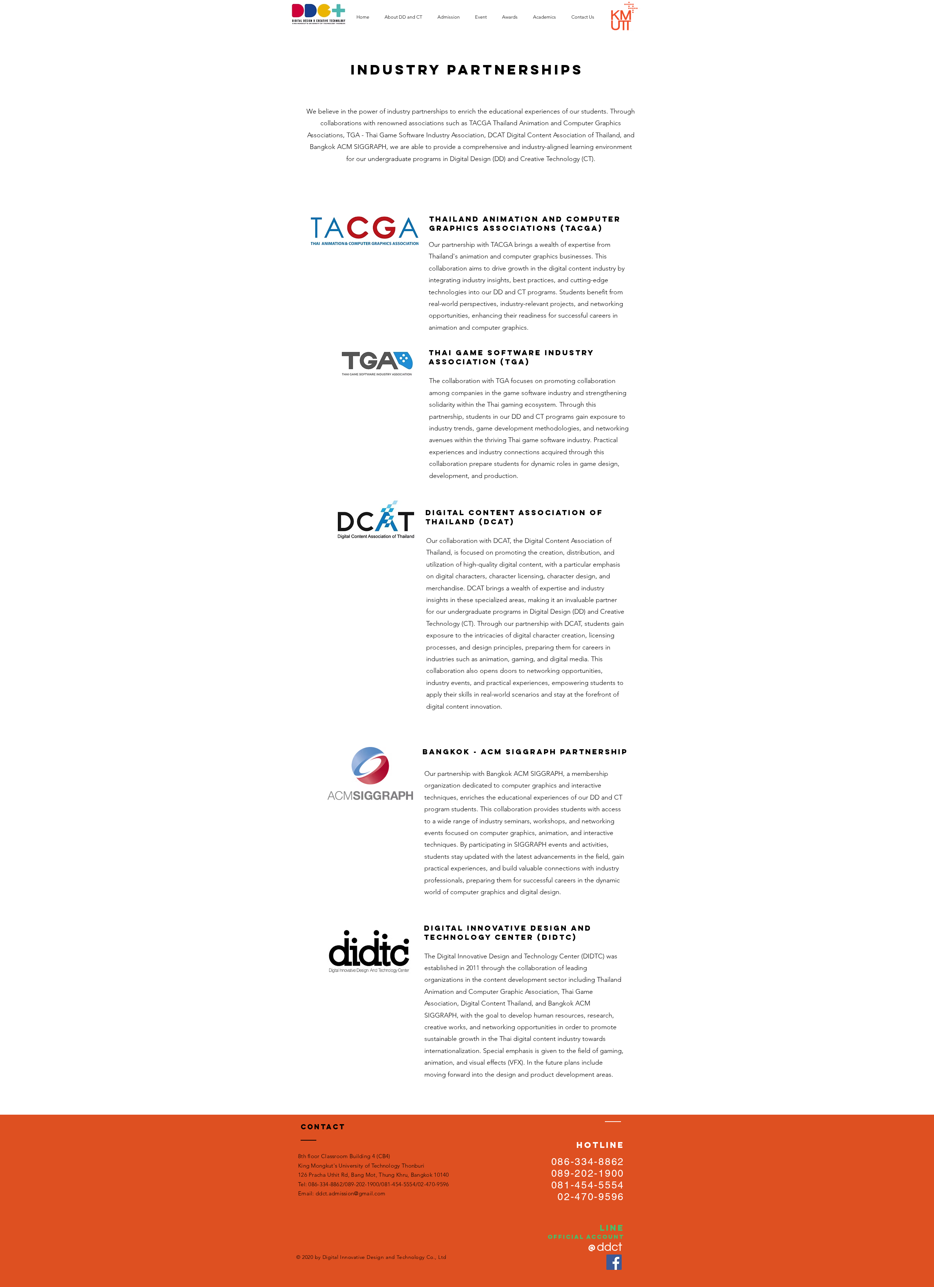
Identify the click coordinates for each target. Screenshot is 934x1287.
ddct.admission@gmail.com (350, 1193)
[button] (405, 17)
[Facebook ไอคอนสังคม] (614, 1262)
